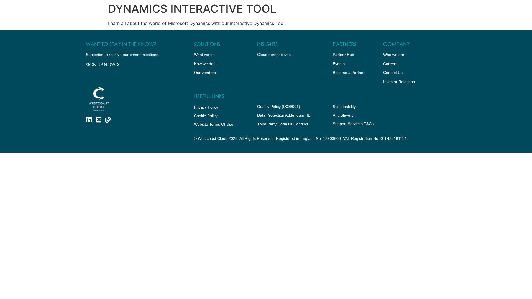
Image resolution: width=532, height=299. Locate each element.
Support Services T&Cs (353, 124)
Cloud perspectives (274, 54)
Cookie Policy (206, 116)
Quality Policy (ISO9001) (278, 106)
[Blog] (108, 120)
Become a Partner (349, 72)
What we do (147, 20)
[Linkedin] (89, 120)
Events (339, 63)
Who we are (224, 20)
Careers (390, 63)
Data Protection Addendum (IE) (284, 115)
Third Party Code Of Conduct (282, 124)
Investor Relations (399, 81)
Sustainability (344, 106)
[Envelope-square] (99, 120)
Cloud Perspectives (272, 20)
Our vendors (205, 72)
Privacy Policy (206, 107)
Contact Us (355, 20)
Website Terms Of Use (213, 124)
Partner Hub (315, 20)
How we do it (183, 20)
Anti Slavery (343, 115)
